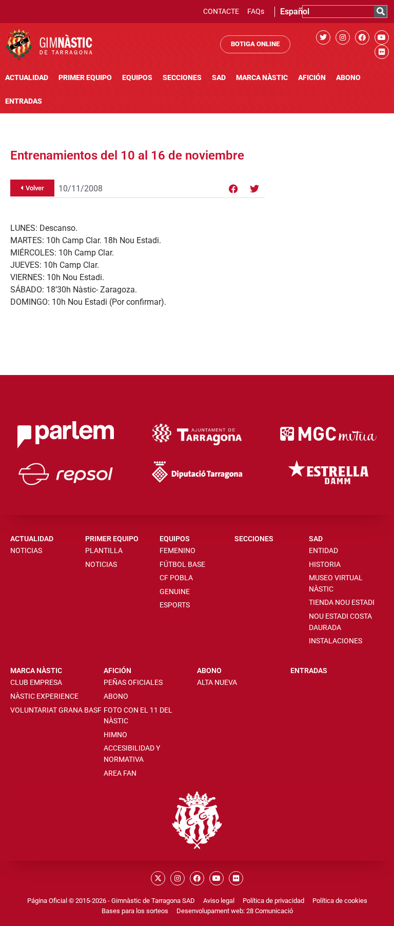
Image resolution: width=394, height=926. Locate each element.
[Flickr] (382, 52)
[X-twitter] (158, 878)
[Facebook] (362, 37)
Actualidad (26, 77)
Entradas (23, 101)
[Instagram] (343, 37)
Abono (348, 77)
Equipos (137, 77)
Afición (312, 77)
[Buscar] (380, 11)
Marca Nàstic (262, 77)
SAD (219, 77)
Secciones (182, 77)
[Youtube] (382, 37)
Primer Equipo (85, 77)
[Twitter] (323, 37)
